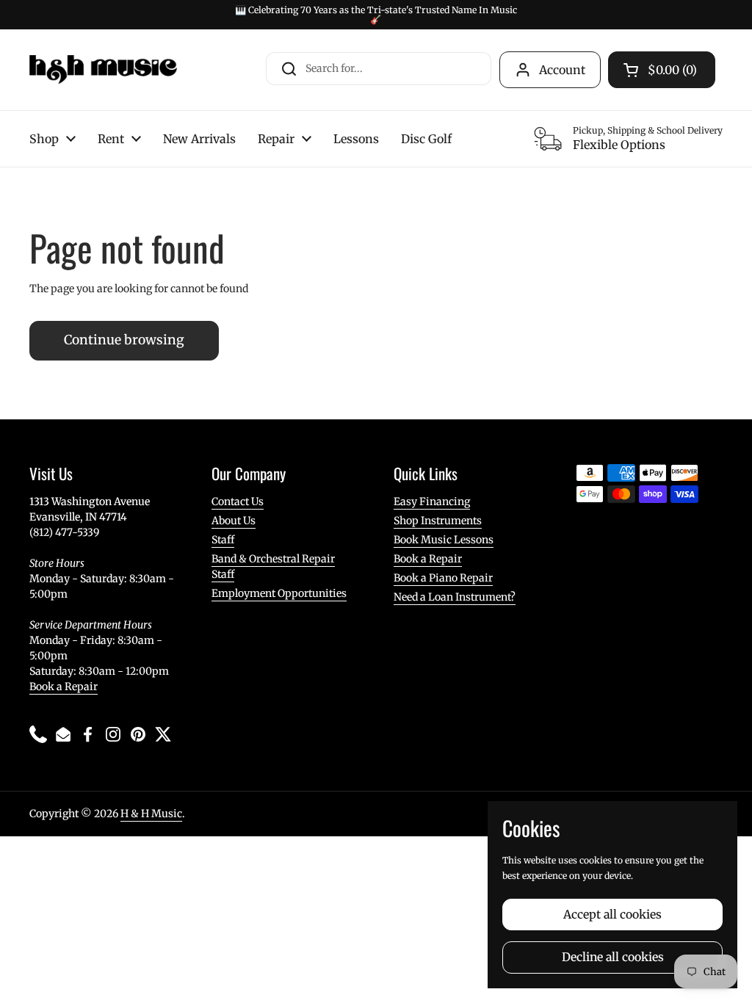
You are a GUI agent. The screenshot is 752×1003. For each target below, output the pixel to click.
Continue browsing (124, 340)
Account (562, 69)
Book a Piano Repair (443, 577)
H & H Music (151, 813)
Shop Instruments (438, 520)
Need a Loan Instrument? (455, 597)
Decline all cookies (613, 957)
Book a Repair (63, 686)
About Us (234, 520)
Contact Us (238, 501)
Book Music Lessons (444, 539)
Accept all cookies (612, 914)
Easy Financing (432, 501)
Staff (223, 539)
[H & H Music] (103, 69)
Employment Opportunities (279, 593)
